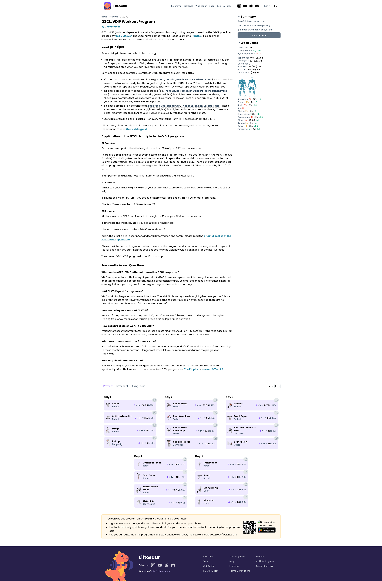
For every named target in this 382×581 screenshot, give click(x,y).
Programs (176, 5)
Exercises (188, 5)
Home (104, 17)
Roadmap (208, 556)
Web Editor (201, 5)
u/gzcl (197, 36)
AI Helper (227, 5)
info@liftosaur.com (161, 571)
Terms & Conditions (239, 570)
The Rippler (191, 369)
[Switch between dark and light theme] (275, 6)
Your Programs (237, 556)
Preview (108, 386)
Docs (211, 5)
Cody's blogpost (136, 129)
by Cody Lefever (110, 26)
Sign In (267, 5)
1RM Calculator (210, 570)
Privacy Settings (264, 566)
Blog (219, 5)
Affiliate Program (265, 561)
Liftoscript (122, 386)
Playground (138, 386)
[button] (259, 35)
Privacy (260, 556)
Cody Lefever (123, 36)
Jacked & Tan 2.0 (213, 369)
